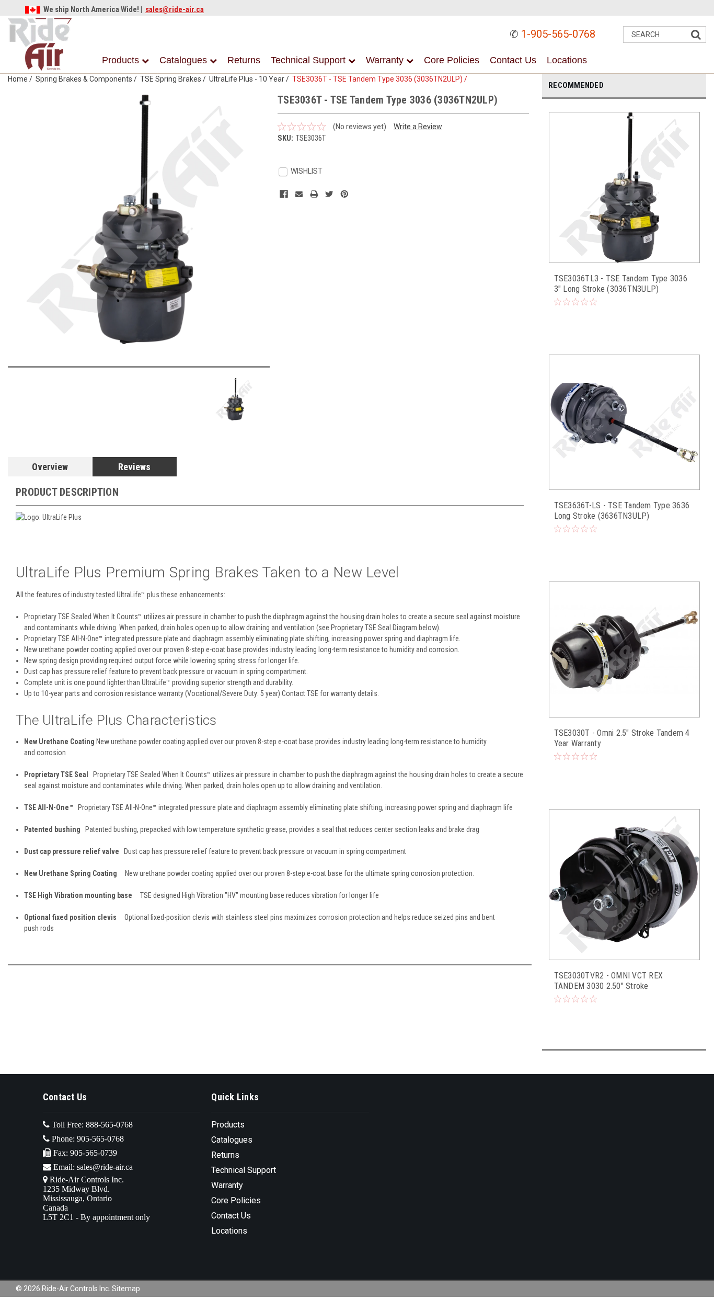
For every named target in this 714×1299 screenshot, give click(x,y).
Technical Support (309, 60)
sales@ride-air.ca (174, 9)
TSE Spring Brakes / (174, 79)
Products (122, 60)
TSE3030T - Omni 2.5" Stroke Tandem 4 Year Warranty (622, 738)
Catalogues (184, 60)
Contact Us (513, 60)
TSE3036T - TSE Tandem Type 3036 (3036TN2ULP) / (381, 79)
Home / (22, 79)
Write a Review (418, 126)
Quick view (624, 252)
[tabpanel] (624, 221)
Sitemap (126, 1288)
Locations (567, 60)
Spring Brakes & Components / (88, 79)
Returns (243, 60)
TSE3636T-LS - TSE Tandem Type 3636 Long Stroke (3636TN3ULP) (622, 510)
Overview (50, 466)
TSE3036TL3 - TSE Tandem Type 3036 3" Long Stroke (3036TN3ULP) (620, 284)
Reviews (134, 466)
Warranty (386, 60)
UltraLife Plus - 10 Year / (250, 79)
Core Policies (451, 60)
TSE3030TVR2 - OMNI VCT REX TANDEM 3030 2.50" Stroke (608, 981)
